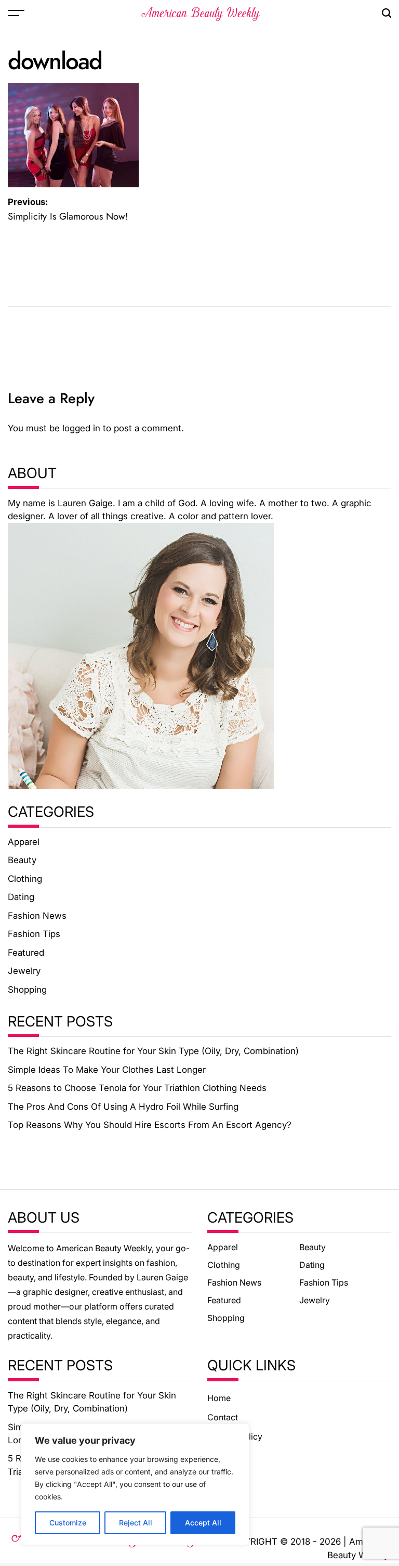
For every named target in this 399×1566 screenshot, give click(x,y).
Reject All (135, 1522)
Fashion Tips (34, 934)
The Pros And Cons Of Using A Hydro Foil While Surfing (123, 1106)
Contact (222, 1417)
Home (219, 1398)
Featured (26, 952)
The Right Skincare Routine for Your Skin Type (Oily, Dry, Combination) (153, 1051)
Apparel (23, 842)
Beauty (22, 860)
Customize (67, 1522)
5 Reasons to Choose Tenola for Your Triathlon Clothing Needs (137, 1088)
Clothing (25, 879)
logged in (81, 428)
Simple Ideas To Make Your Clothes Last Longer (107, 1069)
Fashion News (37, 915)
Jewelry (24, 971)
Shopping (27, 989)
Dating (21, 897)
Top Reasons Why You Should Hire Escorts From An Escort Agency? (149, 1125)
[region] (135, 1484)
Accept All (203, 1522)
